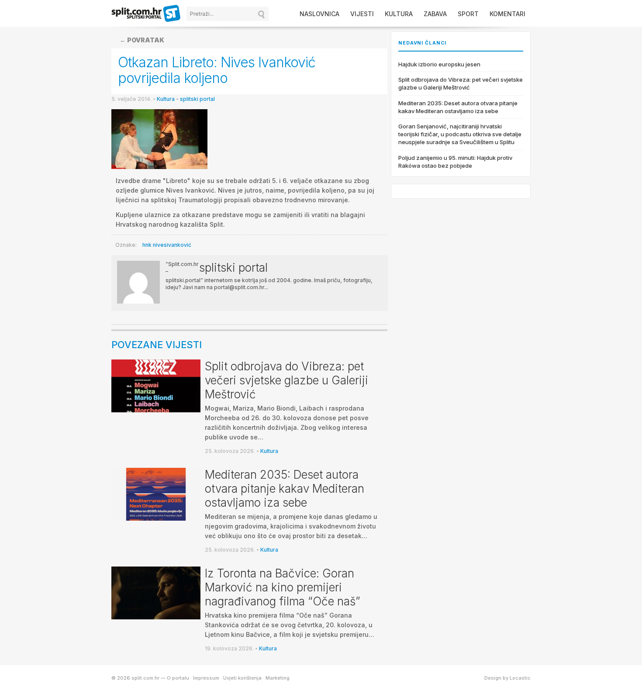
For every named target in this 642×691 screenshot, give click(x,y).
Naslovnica (319, 13)
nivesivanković (172, 245)
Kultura (399, 13)
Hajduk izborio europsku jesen (439, 64)
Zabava (435, 13)
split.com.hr (146, 14)
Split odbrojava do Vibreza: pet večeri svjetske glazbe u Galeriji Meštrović (286, 380)
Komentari (507, 13)
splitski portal (197, 99)
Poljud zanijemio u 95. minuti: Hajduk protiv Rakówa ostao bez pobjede (455, 161)
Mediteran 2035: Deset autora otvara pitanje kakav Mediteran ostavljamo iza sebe (284, 488)
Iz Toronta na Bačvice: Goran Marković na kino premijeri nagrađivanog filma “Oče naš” (282, 587)
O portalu (178, 678)
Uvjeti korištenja (242, 678)
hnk (147, 245)
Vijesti (362, 13)
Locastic (520, 678)
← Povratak (142, 40)
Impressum (206, 678)
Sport (468, 13)
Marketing (278, 678)
